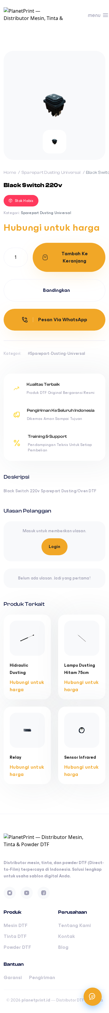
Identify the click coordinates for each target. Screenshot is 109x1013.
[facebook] (44, 893)
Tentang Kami (74, 925)
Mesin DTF (16, 925)
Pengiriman (42, 977)
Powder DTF (17, 947)
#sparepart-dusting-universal (56, 353)
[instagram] (10, 893)
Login (54, 546)
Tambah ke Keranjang (74, 257)
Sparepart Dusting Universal (51, 172)
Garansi (13, 977)
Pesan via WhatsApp (62, 319)
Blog (63, 947)
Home (10, 172)
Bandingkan (56, 290)
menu (94, 15)
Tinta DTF (15, 936)
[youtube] (27, 893)
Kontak (66, 936)
